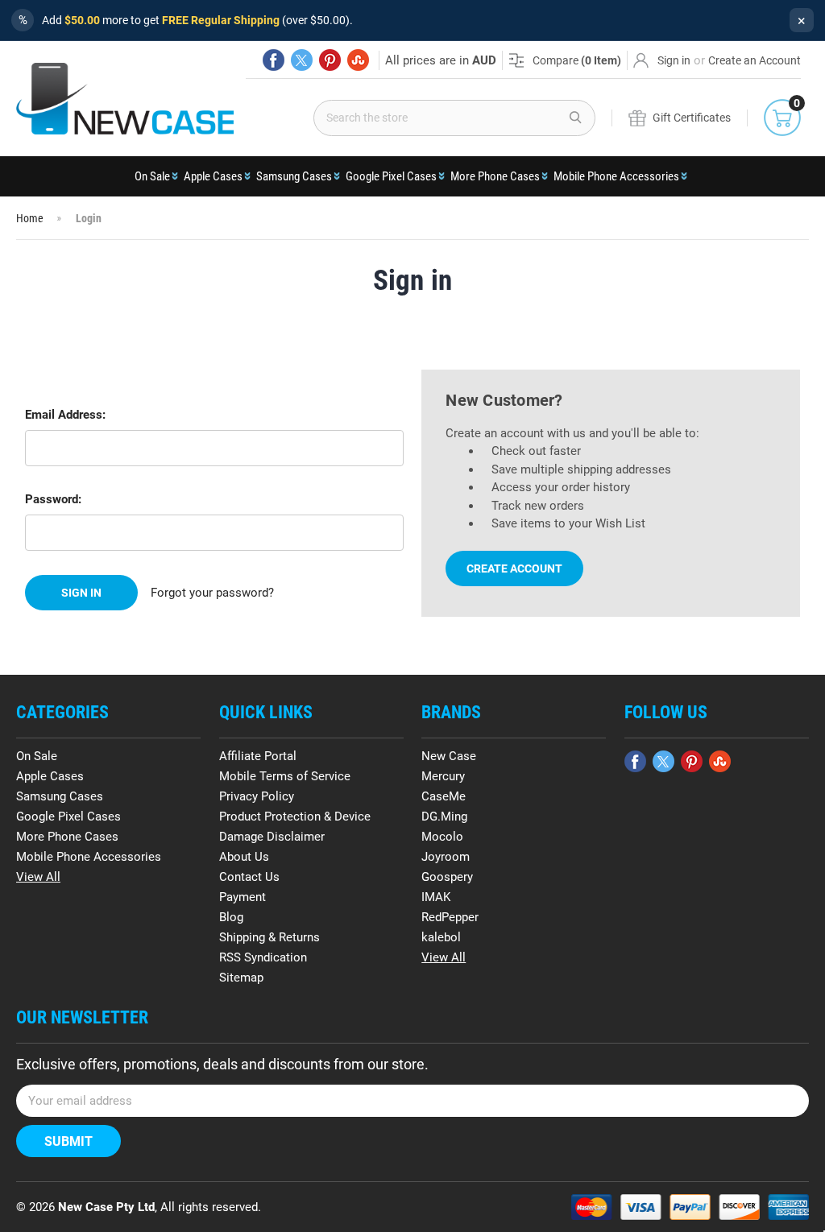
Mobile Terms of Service (284, 776)
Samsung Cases (294, 176)
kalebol (441, 937)
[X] (302, 60)
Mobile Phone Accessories (616, 176)
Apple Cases (213, 176)
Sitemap (241, 977)
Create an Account (754, 60)
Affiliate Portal (257, 756)
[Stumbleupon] (358, 60)
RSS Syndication (263, 957)
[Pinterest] (330, 60)
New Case (448, 756)
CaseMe (443, 796)
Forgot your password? (212, 592)
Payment (242, 897)
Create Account (514, 568)
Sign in (673, 60)
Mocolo (442, 836)
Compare (577, 60)
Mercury (443, 776)
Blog (231, 917)
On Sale (152, 176)
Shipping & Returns (269, 937)
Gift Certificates (692, 117)
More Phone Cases (495, 176)
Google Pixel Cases (391, 176)
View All (38, 877)
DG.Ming (444, 816)
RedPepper (450, 917)
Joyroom (445, 857)
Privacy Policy (256, 796)
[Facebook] (273, 60)
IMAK (435, 897)
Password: (53, 499)
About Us (244, 857)
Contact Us (249, 877)
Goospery (447, 877)
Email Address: (65, 414)
